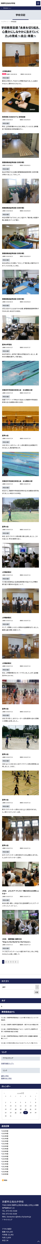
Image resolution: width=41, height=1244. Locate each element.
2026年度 (5, 1131)
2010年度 (5, 1172)
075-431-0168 (11, 1211)
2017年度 (5, 1154)
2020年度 (5, 1146)
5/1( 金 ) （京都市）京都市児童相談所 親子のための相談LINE (20, 1025)
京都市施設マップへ (7, 1063)
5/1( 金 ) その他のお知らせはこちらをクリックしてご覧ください (19, 1043)
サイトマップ (7, 1219)
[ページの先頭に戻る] (38, 1241)
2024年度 (5, 1136)
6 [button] (15, 962)
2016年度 (5, 1156)
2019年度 (5, 1149)
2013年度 (5, 1164)
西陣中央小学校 (6, 1078)
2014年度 (5, 1161)
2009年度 (5, 1174)
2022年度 (5, 1141)
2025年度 (5, 1133)
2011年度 (5, 1169)
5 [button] (13, 962)
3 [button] (8, 962)
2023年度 (5, 1138)
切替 (36, 992)
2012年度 (5, 1166)
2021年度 (5, 1144)
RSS (5, 1180)
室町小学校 (5, 1076)
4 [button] (10, 962)
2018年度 (5, 1151)
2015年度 (5, 1159)
